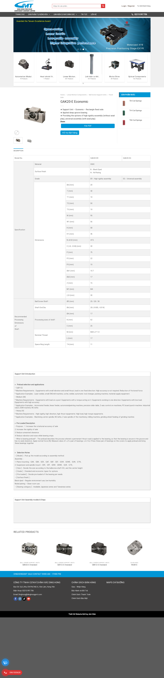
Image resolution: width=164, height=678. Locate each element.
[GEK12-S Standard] (64, 548)
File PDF (87, 126)
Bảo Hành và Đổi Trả (80, 591)
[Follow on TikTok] (24, 599)
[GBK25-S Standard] (30, 548)
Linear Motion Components (77, 95)
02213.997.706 (140, 14)
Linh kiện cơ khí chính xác (64, 14)
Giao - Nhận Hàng (78, 587)
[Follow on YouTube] (29, 599)
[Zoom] (16, 132)
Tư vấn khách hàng (143, 6)
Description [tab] (18, 151)
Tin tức (84, 14)
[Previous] (19, 35)
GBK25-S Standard (29, 565)
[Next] (145, 35)
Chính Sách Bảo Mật (80, 598)
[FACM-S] (134, 548)
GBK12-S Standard (99, 565)
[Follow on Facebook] (16, 599)
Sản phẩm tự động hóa (38, 14)
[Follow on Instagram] (20, 599)
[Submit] (103, 6)
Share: (62, 122)
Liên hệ (94, 14)
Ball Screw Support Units (97, 95)
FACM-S (134, 565)
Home (62, 95)
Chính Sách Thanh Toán (81, 594)
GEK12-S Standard (64, 565)
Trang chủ (19, 14)
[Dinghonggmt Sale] (31, 6)
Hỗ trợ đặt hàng (69, 132)
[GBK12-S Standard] (99, 548)
